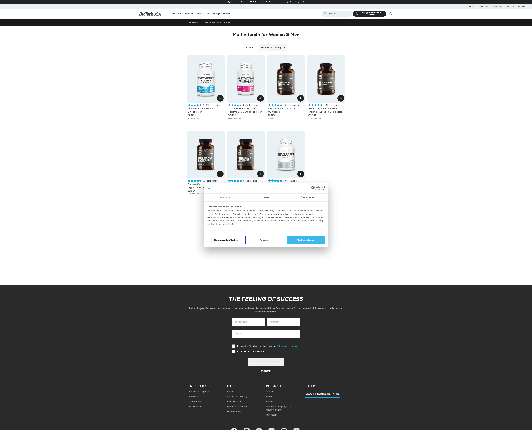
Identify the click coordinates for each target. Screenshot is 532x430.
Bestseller (193, 396)
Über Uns (484, 7)
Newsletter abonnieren (266, 362)
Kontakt (231, 391)
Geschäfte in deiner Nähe (323, 394)
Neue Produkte (195, 401)
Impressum (271, 415)
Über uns (270, 391)
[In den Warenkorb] (220, 98)
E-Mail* (237, 334)
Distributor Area (234, 411)
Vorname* (274, 322)
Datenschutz (213, 230)
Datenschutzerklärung (287, 346)
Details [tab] (266, 197)
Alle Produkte (195, 406)
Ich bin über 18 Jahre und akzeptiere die (267, 346)
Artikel (471, 7)
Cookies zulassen (305, 240)
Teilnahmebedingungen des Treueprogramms (279, 408)
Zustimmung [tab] (224, 197)
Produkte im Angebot (198, 391)
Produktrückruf (234, 401)
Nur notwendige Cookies (226, 240)
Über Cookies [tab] (307, 197)
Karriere (497, 7)
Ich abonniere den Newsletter (251, 351)
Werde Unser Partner (237, 406)
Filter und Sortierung (271, 48)
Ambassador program (516, 7)
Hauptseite (193, 23)
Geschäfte (313, 386)
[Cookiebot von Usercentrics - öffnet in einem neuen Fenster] (313, 188)
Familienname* (241, 322)
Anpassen (264, 240)
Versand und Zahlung (237, 396)
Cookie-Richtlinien (234, 230)
